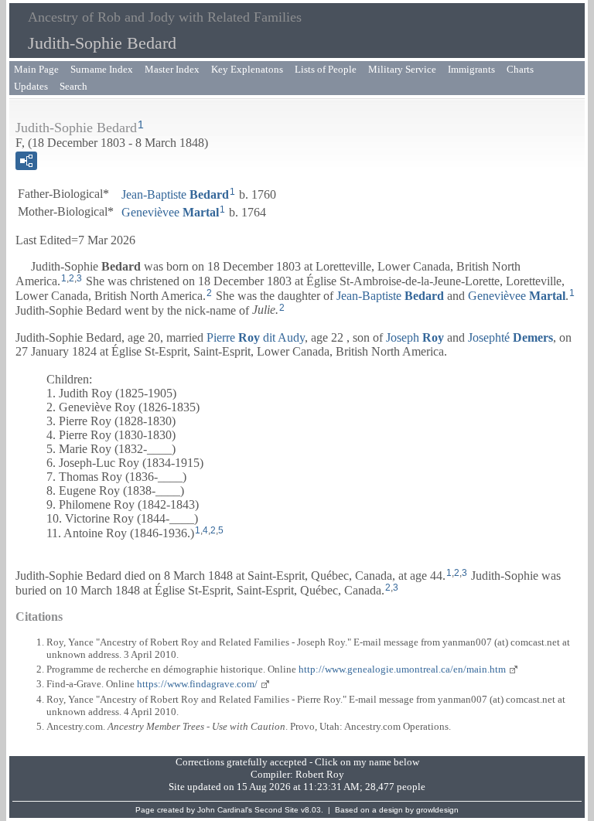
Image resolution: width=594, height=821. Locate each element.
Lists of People (326, 69)
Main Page (36, 69)
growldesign (437, 810)
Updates (31, 86)
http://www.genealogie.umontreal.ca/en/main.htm (402, 669)
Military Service (402, 69)
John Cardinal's (224, 810)
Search (73, 86)
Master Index (172, 69)
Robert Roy (319, 774)
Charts (520, 69)
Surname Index (101, 69)
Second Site (276, 810)
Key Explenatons (247, 69)
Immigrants (471, 69)
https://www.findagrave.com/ (197, 684)
